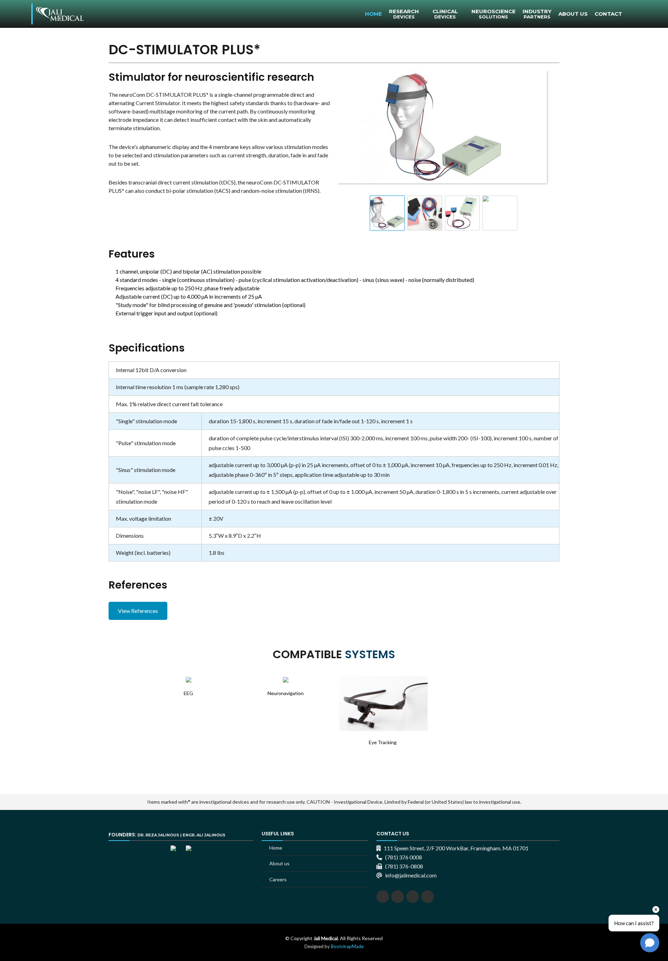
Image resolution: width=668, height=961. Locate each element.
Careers (278, 879)
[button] (24, 715)
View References (138, 610)
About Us (573, 13)
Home (373, 13)
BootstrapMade (347, 946)
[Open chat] (649, 942)
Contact (608, 13)
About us (279, 863)
